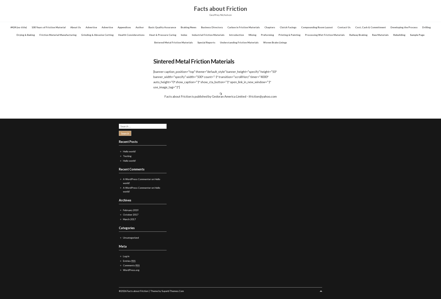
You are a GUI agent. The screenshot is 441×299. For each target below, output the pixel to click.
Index (184, 34)
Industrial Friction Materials (208, 34)
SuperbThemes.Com (173, 291)
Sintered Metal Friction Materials (173, 42)
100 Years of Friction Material (49, 27)
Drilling (426, 27)
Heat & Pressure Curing (162, 34)
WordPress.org (131, 270)
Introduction (236, 34)
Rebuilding (399, 34)
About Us (75, 27)
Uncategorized (131, 237)
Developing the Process (404, 27)
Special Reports (206, 42)
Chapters (269, 27)
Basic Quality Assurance (162, 27)
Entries (129, 260)
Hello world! (129, 151)
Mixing (252, 34)
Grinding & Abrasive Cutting (97, 34)
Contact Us (344, 27)
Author (140, 27)
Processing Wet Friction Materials (325, 34)
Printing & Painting (289, 34)
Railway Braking (358, 34)
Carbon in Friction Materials (243, 27)
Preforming (267, 34)
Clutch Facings (288, 27)
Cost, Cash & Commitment (370, 27)
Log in (126, 256)
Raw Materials (380, 34)
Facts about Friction (220, 8)
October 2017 (130, 214)
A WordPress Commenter (137, 179)
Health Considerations (131, 34)
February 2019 (131, 210)
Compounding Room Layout (317, 27)
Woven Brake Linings (275, 42)
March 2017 (129, 219)
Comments (131, 265)
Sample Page (417, 34)
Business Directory (212, 27)
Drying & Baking (26, 34)
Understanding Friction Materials (239, 42)
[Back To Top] (321, 291)
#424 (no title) (19, 27)
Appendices (124, 27)
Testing (127, 156)
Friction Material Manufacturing (57, 34)
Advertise (91, 27)
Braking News (188, 27)
